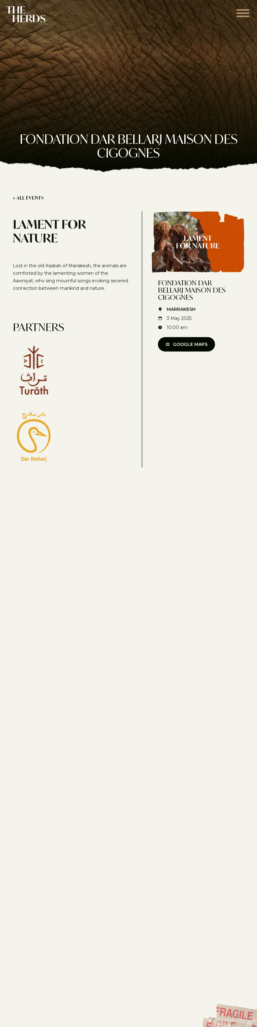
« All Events (28, 198)
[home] (25, 14)
